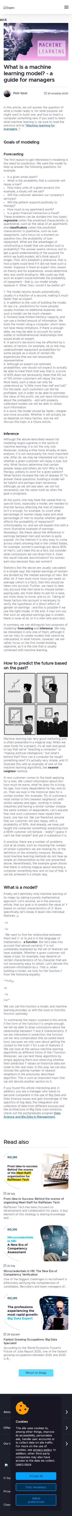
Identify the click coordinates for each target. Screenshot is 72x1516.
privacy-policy (42, 1450)
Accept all (36, 1476)
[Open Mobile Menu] (66, 7)
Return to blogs (36, 1372)
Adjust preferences (36, 1500)
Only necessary (36, 1487)
